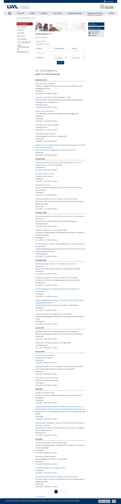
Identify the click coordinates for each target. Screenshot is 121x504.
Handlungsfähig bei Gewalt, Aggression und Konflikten (53, 314)
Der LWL (20, 13)
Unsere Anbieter (22, 39)
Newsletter (20, 30)
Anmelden (92, 24)
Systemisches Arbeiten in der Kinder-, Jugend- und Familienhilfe (56, 278)
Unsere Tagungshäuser (24, 42)
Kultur (111, 13)
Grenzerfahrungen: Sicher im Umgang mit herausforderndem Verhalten (59, 367)
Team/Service (21, 36)
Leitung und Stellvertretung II (45, 393)
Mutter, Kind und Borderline (44, 111)
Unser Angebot (21, 27)
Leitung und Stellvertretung (44, 174)
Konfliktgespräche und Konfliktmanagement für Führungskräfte (56, 331)
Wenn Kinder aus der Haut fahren (46, 378)
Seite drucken (39, 496)
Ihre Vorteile (20, 33)
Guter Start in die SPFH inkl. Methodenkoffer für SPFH (53, 97)
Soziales (44, 13)
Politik (32, 13)
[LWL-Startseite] (9, 13)
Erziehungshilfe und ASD (42, 44)
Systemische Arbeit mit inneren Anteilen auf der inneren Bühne (56, 199)
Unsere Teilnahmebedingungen (23, 47)
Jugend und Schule (95, 13)
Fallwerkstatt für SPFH (42, 185)
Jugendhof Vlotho (40, 41)
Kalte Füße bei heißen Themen (45, 134)
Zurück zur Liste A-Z (41, 37)
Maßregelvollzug (74, 13)
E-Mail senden (94, 33)
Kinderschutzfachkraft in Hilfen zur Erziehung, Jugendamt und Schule (58, 162)
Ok (114, 501)
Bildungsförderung (22, 52)
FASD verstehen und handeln (45, 84)
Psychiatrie (57, 13)
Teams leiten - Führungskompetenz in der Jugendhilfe (53, 343)
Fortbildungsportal (22, 24)
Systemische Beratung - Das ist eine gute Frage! (51, 230)
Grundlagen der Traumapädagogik (46, 125)
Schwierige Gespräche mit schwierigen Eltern (50, 468)
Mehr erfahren (104, 501)
